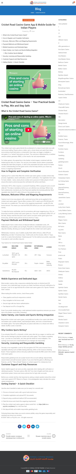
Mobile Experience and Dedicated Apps (15, 47)
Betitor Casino (62, 69)
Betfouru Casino (63, 62)
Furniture (61, 152)
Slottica (60, 278)
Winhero (61, 316)
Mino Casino (62, 223)
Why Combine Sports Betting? (14, 53)
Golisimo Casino (63, 174)
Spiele (60, 284)
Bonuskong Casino (64, 88)
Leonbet (60, 204)
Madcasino (61, 217)
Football (60, 146)
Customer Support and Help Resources (15, 59)
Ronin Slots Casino (64, 268)
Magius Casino (62, 220)
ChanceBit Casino (63, 107)
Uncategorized (40, 12)
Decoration (61, 120)
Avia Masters (62, 56)
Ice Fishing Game (63, 181)
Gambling (61, 158)
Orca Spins (61, 245)
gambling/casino (63, 162)
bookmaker (61, 91)
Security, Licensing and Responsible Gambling (17, 56)
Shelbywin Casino (63, 271)
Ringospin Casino (63, 262)
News (60, 236)
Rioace (60, 265)
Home (32, 12)
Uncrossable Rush (63, 310)
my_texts (61, 229)
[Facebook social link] (20, 426)
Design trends (62, 123)
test (59, 300)
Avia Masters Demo (64, 59)
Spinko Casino (62, 290)
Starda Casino (62, 297)
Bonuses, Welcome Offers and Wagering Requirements (20, 41)
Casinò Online (62, 97)
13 (59, 30)
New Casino (62, 233)
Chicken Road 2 (63, 113)
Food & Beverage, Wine (65, 142)
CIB (59, 117)
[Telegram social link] (37, 426)
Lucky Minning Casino (65, 213)
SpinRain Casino (63, 294)
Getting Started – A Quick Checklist (13, 62)
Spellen (60, 281)
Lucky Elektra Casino (64, 210)
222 (59, 36)
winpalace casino (63, 322)
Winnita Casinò (62, 319)
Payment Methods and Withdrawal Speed (15, 44)
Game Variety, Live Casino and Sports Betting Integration (20, 50)
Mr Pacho (61, 226)
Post (59, 252)
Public (60, 258)
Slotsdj (60, 274)
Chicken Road (62, 110)
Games (60, 165)
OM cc (60, 242)
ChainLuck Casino (63, 104)
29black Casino (63, 40)
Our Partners (62, 249)
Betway (60, 72)
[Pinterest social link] (28, 426)
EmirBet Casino (62, 136)
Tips (59, 303)
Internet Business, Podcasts (63, 188)
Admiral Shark (62, 52)
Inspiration (61, 184)
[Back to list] (28, 436)
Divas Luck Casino (64, 126)
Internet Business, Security (63, 193)
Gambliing (61, 155)
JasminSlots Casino (64, 197)
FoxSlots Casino (63, 149)
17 (59, 33)
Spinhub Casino (63, 287)
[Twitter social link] (24, 426)
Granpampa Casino (64, 178)
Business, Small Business (65, 94)
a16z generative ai (64, 46)
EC (59, 133)
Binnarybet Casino (64, 81)
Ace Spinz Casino (63, 49)
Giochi (60, 168)
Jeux (59, 201)
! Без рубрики (62, 24)
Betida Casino (62, 65)
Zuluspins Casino (63, 326)
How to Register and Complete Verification (16, 38)
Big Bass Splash (63, 75)
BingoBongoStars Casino (66, 78)
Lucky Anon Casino (64, 207)
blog (59, 85)
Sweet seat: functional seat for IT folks (66, 339)
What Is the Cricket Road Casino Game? (15, 35)
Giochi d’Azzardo (63, 171)
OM (59, 239)
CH (59, 101)
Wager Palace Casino (65, 313)
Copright (23, 468)
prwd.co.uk (61, 255)
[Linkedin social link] (33, 426)
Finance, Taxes (63, 139)
